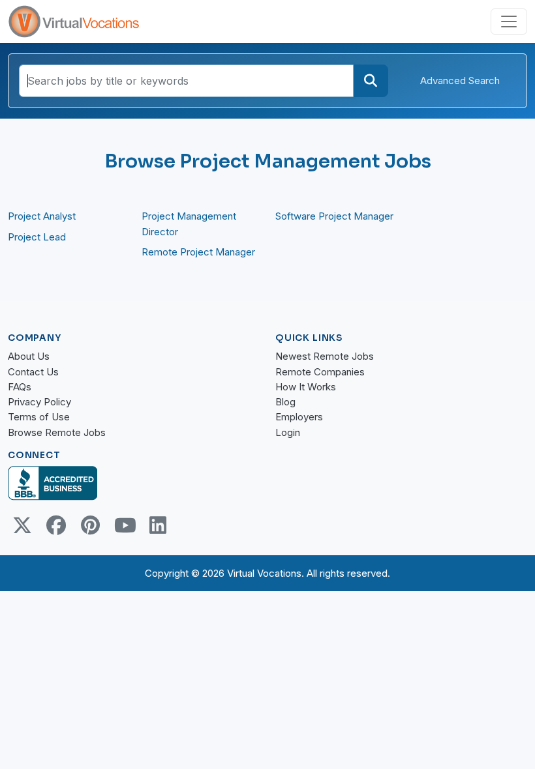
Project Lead (37, 237)
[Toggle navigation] (509, 21)
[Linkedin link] (158, 525)
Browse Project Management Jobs (267, 161)
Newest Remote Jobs (324, 356)
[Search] (370, 81)
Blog (285, 402)
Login (287, 432)
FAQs (19, 387)
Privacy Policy (39, 402)
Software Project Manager (334, 216)
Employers (299, 417)
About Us (29, 356)
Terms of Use (39, 417)
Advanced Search (460, 80)
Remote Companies (320, 372)
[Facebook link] (56, 525)
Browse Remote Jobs (57, 432)
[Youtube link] (124, 525)
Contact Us (33, 372)
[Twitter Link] (22, 525)
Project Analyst (42, 216)
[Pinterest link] (90, 525)
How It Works (305, 387)
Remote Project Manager (198, 252)
